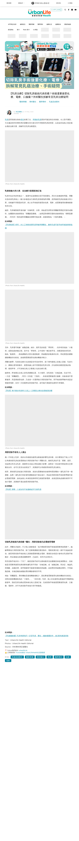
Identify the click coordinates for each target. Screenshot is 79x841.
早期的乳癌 (37, 120)
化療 (67, 657)
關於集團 (9, 3)
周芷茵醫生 (19, 111)
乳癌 (6, 120)
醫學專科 (40, 24)
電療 (8, 661)
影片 (18, 29)
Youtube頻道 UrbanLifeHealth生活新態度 (30, 652)
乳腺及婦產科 (53, 102)
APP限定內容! (12, 24)
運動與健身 (67, 24)
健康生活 (49, 24)
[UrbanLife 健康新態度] (39, 13)
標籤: (7, 657)
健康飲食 (58, 24)
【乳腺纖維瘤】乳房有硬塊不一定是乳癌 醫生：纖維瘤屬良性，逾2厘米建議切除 (36, 636)
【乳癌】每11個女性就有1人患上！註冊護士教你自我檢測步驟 (28, 391)
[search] (65, 10)
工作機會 (70, 3)
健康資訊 (22, 24)
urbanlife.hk (23, 650)
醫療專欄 (31, 24)
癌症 (22, 120)
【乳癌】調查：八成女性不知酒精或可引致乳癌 (23, 489)
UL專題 (35, 29)
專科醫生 (33, 102)
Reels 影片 (26, 29)
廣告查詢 (58, 3)
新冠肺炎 (10, 29)
